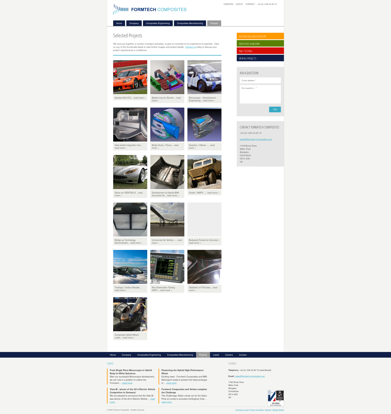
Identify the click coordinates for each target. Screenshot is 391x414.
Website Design (278, 410)
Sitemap (268, 410)
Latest (239, 4)
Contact (250, 4)
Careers (228, 4)
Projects (214, 23)
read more (127, 382)
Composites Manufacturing (190, 23)
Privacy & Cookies (257, 410)
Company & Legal (242, 410)
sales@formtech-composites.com (256, 139)
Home (119, 23)
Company (134, 23)
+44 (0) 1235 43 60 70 (267, 4)
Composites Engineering (158, 23)
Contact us (190, 46)
